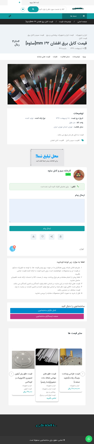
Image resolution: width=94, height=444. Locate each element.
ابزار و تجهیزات (81, 35)
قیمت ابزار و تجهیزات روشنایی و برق (59, 35)
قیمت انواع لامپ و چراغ (71, 395)
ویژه (84, 56)
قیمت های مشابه (43, 56)
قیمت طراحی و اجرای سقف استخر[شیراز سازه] (23, 378)
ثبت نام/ (36, 2)
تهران (82, 249)
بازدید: (62, 48)
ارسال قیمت (13, 2)
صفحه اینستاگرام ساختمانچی (47, 316)
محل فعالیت (65, 56)
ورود (31, 2)
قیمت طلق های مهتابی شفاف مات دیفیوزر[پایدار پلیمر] (72, 378)
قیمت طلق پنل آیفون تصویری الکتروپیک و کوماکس (47, 378)
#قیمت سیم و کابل (73, 140)
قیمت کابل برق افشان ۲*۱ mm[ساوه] (39, 21)
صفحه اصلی (82, 21)
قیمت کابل (83, 38)
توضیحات (76, 56)
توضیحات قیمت (65, 21)
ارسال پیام (47, 228)
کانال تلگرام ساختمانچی (47, 310)
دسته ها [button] (73, 16)
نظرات (55, 56)
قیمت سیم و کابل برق (36, 35)
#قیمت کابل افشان (57, 140)
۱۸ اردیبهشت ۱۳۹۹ (77, 48)
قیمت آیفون (51, 389)
